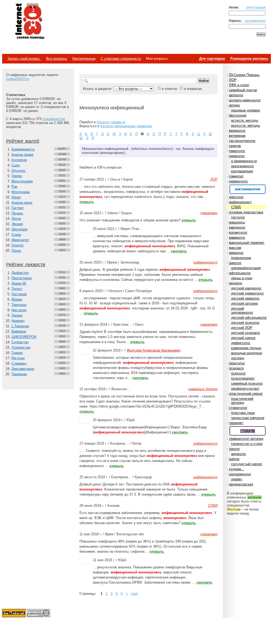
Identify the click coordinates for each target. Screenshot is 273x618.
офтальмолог (240, 273)
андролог (238, 454)
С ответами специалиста (121, 59)
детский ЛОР (241, 328)
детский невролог (245, 298)
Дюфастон (20, 273)
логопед (237, 358)
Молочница (20, 192)
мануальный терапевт (246, 243)
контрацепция (242, 171)
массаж (235, 248)
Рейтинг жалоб (22, 141)
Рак (14, 187)
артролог (236, 95)
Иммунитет (20, 240)
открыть (86, 202)
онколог (235, 263)
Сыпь (15, 165)
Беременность (23, 149)
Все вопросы (56, 59)
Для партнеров (212, 59)
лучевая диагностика (246, 212)
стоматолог (238, 408)
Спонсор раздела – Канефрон (248, 189)
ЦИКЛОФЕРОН (23, 337)
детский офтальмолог (249, 318)
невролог (236, 253)
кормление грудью (246, 348)
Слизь (16, 235)
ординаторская (241, 484)
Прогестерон (21, 278)
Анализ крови (22, 155)
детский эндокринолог (242, 310)
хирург (234, 459)
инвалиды (237, 222)
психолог (238, 373)
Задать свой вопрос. (24, 59)
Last (134, 594)
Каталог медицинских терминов (126, 126)
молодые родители (246, 353)
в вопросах (193, 89)
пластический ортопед (242, 401)
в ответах (169, 89)
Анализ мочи (21, 203)
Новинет (18, 321)
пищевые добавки (245, 110)
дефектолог (240, 343)
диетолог (236, 197)
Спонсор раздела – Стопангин (248, 431)
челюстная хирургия (247, 418)
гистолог (238, 217)
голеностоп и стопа (246, 444)
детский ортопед (244, 303)
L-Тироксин (20, 326)
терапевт (236, 423)
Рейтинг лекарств (25, 264)
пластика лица (243, 413)
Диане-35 (18, 283)
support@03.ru (17, 79)
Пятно (16, 219)
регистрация (256, 7)
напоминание (255, 20)
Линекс (17, 315)
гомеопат (236, 176)
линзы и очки (241, 278)
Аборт (16, 197)
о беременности (244, 161)
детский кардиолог (246, 288)
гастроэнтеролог (242, 141)
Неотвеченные (83, 59)
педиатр (235, 283)
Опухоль (18, 171)
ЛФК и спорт (239, 85)
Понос (16, 251)
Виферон (18, 331)
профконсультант (245, 388)
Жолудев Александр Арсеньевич (153, 350)
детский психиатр (245, 333)
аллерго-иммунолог (245, 100)
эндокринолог (240, 474)
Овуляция (19, 229)
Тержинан (19, 374)
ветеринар (237, 136)
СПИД (236, 207)
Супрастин (20, 342)
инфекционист (240, 202)
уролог (234, 449)
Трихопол (19, 305)
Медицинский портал (29, 22)
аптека (234, 105)
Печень (17, 213)
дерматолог (238, 181)
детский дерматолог (247, 293)
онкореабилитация (246, 268)
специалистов (54, 119)
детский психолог (245, 323)
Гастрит (17, 208)
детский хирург (243, 338)
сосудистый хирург (246, 464)
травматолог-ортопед (246, 439)
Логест (16, 289)
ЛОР (232, 80)
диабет (236, 479)
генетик (235, 146)
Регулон (18, 358)
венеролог (237, 131)
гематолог (237, 151)
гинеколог (237, 156)
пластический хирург (246, 394)
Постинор (19, 294)
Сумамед (18, 363)
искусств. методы (245, 125)
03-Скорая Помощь (244, 75)
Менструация (22, 181)
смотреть (179, 251)
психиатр (236, 368)
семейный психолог (247, 383)
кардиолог (237, 227)
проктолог (237, 363)
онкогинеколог (242, 166)
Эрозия (17, 224)
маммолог (237, 238)
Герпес (16, 176)
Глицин (17, 353)
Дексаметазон (22, 369)
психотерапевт (243, 378)
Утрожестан (20, 347)
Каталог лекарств (111, 122)
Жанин (16, 299)
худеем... (236, 469)
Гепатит (17, 245)
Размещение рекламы (249, 59)
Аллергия (19, 160)
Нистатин (18, 310)
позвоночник (241, 258)
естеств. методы (244, 120)
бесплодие (237, 115)
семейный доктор (243, 90)
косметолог (238, 232)
